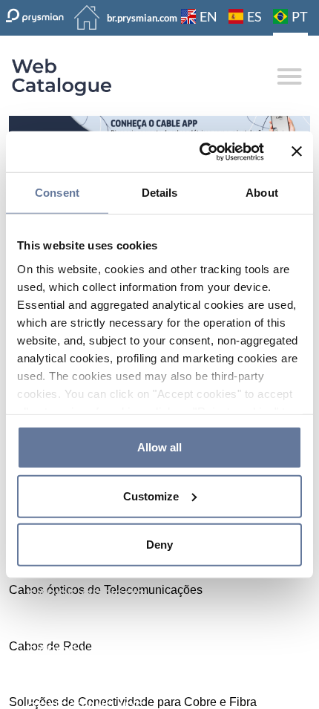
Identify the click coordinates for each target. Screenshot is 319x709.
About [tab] (262, 192)
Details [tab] (160, 192)
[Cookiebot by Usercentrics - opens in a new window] (200, 151)
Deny (159, 544)
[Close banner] (297, 151)
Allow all (159, 447)
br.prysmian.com (142, 18)
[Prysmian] (159, 126)
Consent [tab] (57, 192)
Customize (151, 495)
